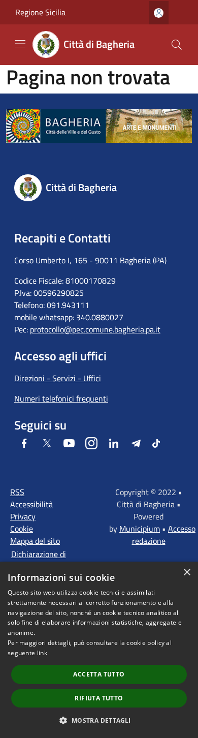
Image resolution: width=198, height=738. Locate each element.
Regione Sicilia (40, 12)
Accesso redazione (164, 534)
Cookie (21, 528)
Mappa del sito (35, 541)
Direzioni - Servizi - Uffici (57, 378)
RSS (17, 492)
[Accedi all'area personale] (159, 13)
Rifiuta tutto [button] (99, 698)
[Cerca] (177, 45)
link (42, 653)
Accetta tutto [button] (98, 674)
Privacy (23, 516)
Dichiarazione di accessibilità (38, 560)
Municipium (139, 528)
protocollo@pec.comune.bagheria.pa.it (95, 329)
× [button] (186, 572)
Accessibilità (31, 504)
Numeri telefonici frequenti (61, 398)
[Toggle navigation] (20, 44)
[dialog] (99, 650)
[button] (98, 720)
